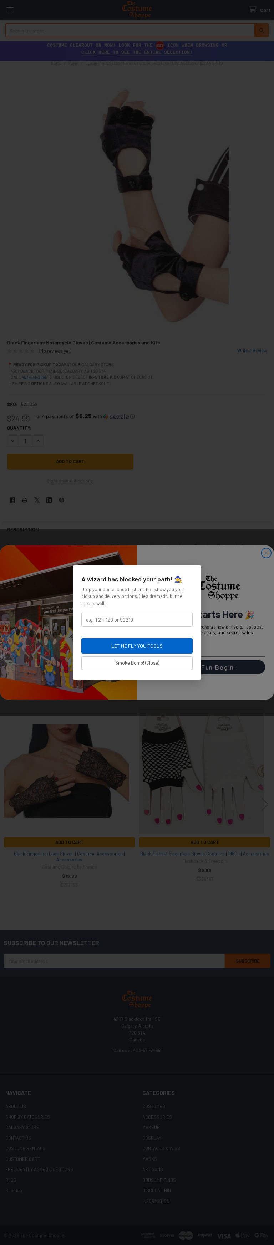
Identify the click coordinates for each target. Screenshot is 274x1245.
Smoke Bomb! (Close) (137, 663)
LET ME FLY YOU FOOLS (137, 646)
